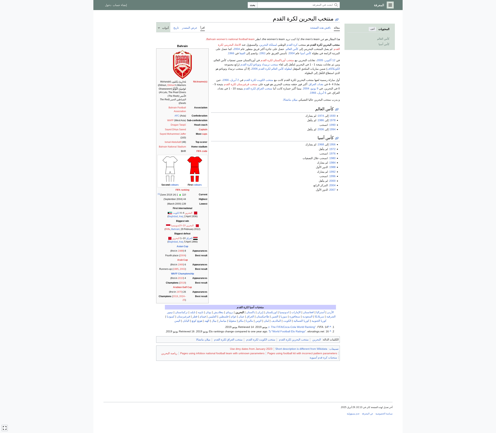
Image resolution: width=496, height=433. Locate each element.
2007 (332, 189)
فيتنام (203, 316)
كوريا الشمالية (301, 320)
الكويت (176, 213)
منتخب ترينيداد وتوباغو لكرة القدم (259, 64)
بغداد (320, 84)
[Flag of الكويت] (170, 213)
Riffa (167, 229)
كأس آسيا (305, 53)
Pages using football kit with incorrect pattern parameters (302, 353)
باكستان (250, 312)
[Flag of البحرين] (169, 238)
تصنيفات (334, 348)
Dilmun (171, 85)
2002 (182, 269)
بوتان (208, 312)
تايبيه (200, 312)
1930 (332, 115)
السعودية (307, 316)
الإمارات (296, 312)
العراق (189, 238)
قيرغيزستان (183, 316)
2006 (321, 129)
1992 (332, 171)
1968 (321, 144)
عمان (241, 316)
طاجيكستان (262, 316)
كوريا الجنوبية (319, 320)
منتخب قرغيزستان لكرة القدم (240, 84)
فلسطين (224, 316)
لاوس (258, 320)
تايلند (192, 312)
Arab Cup (182, 260)
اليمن (177, 320)
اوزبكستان (271, 312)
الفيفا (242, 53)
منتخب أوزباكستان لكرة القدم (277, 60)
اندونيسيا (284, 312)
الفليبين (212, 316)
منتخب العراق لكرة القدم (258, 88)
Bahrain (175, 229)
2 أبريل (235, 79)
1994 (332, 129)
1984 (332, 162)
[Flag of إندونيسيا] (168, 225)
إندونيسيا (175, 225)
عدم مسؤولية (353, 413)
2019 (182, 282)
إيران (260, 312)
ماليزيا (249, 320)
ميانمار (222, 320)
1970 (179, 292)
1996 (332, 176)
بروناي (229, 312)
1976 (332, 153)
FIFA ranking (182, 190)
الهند (206, 320)
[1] (159, 194)
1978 (332, 120)
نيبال (214, 320)
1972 (332, 149)
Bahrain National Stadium (172, 146)
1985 (176, 269)
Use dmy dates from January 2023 (251, 348)
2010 (180, 278)
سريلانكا (319, 316)
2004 (182, 255)
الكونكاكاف (333, 68)
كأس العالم (292, 49)
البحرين (188, 213)
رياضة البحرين (169, 353)
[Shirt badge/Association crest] (182, 64)
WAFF (170, 120)
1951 (262, 53)
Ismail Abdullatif (173, 142)
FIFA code (201, 151)
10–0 (183, 225)
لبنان (266, 320)
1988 (180, 251)
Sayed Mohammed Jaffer (173, 134)
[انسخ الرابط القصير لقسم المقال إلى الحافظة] (336, 109)
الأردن (330, 312)
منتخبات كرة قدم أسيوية (323, 357)
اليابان (186, 320)
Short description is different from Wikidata (301, 348)
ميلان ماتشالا (290, 99)
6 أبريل (322, 92)
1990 (332, 124)
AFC (177, 115)
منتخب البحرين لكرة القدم (294, 339)
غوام (233, 316)
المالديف (276, 320)
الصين (274, 316)
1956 (332, 144)
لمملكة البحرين (268, 44)
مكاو (241, 320)
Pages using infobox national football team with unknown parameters (222, 353)
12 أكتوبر (330, 60)
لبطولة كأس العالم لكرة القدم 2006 (271, 68)
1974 (321, 115)
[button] (390, 5)
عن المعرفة (367, 413)
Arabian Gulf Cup (182, 287)
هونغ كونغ (197, 320)
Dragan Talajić (178, 124)
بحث (252, 5)
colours (197, 184)
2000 (332, 180)
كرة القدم (292, 44)
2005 (320, 60)
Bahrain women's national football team (230, 39)
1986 (321, 120)
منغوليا (232, 320)
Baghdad (173, 216)
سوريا (284, 316)
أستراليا (320, 312)
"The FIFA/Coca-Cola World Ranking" (300, 326)
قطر (194, 316)
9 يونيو (314, 88)
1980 (332, 158)
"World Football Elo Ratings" (288, 331)
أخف (372, 29)
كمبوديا (171, 316)
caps (204, 134)
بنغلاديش (218, 312)
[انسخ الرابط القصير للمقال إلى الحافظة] (336, 19)
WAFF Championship (182, 273)
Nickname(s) (200, 81)
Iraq (181, 216)
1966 (180, 264)
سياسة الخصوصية (384, 413)
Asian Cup (182, 246)
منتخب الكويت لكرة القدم (258, 79)
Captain (203, 129)
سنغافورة (294, 316)
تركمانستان (181, 312)
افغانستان (308, 312)
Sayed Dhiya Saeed (175, 129)
